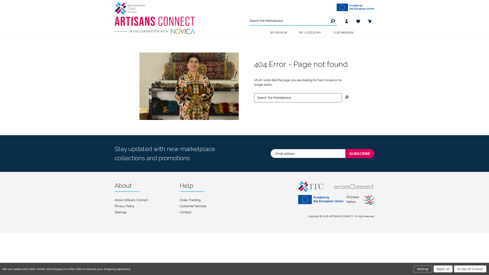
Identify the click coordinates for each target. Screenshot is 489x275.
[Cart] (369, 21)
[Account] (346, 21)
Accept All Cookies (470, 269)
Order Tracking (190, 200)
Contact (185, 212)
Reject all (443, 269)
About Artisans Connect (131, 200)
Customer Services (193, 206)
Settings (423, 269)
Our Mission (343, 32)
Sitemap (120, 212)
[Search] (332, 21)
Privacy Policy (124, 206)
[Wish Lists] (358, 21)
